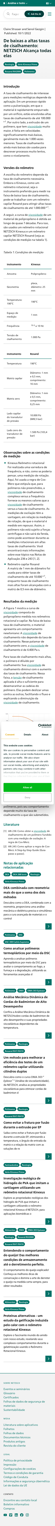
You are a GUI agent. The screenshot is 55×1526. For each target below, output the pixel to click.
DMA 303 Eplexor (36, 990)
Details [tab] (27, 734)
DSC (21, 934)
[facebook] (22, 1515)
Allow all (27, 787)
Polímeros (29, 71)
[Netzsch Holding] (5, 3)
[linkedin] (16, 1515)
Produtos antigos (14, 1441)
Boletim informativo (16, 1504)
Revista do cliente (15, 1445)
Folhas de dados (14, 1433)
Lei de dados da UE (15, 1485)
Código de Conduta (16, 1477)
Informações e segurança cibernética (27, 1481)
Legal (7, 1454)
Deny (27, 797)
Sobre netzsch (12, 1383)
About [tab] (45, 734)
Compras (9, 1508)
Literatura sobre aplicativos (21, 1425)
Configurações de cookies (20, 1469)
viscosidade (35, 126)
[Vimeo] (11, 1515)
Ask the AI (36, 13)
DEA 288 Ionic (20, 874)
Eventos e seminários (17, 1389)
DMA (21, 990)
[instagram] (27, 1515)
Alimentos (10, 1229)
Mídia (7, 1418)
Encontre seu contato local (20, 1500)
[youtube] (5, 1515)
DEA (7, 874)
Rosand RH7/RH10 (14, 1050)
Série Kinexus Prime (27, 64)
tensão (17, 677)
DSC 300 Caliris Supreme (17, 941)
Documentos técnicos (17, 1437)
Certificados (11, 1397)
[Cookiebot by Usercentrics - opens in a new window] (38, 726)
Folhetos (9, 1429)
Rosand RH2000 (13, 71)
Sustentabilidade (14, 1410)
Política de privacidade (18, 1460)
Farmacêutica (11, 1164)
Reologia (9, 64)
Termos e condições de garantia (23, 1473)
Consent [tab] (10, 734)
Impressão (10, 1464)
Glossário (9, 1393)
